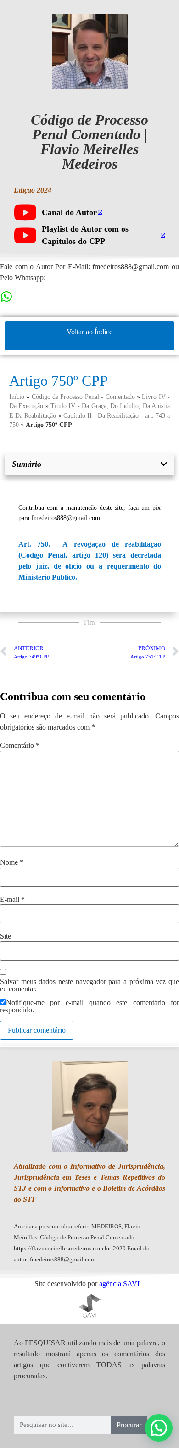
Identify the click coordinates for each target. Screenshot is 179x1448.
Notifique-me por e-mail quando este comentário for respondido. (89, 1006)
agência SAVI (119, 1284)
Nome (11, 862)
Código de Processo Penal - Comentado (83, 396)
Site (5, 936)
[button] (164, 464)
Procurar (129, 1425)
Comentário (19, 745)
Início (16, 396)
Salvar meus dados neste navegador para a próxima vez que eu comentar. (89, 985)
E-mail (12, 899)
